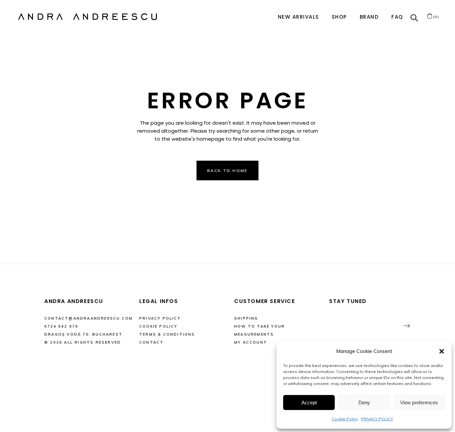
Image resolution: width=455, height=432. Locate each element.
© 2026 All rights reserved (82, 342)
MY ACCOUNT (250, 342)
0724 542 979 (61, 326)
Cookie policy (158, 326)
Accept (309, 402)
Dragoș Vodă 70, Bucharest (83, 334)
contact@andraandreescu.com (88, 318)
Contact (151, 342)
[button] (441, 351)
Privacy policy (160, 318)
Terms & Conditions (167, 334)
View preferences (419, 402)
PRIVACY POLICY (377, 418)
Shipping (246, 318)
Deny (364, 402)
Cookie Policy (345, 418)
